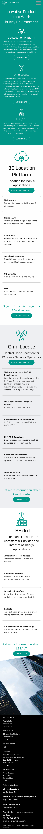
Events (5, 781)
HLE (4, 747)
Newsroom (8, 769)
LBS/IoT (6, 739)
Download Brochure (21, 190)
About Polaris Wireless (12, 755)
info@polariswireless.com (14, 821)
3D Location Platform (11, 734)
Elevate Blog (8, 778)
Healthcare (7, 726)
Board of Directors (10, 760)
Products (8, 730)
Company (7, 751)
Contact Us (21, 499)
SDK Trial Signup (21, 316)
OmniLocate (8, 736)
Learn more (21, 57)
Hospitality (7, 724)
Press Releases (8, 773)
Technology (9, 743)
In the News (7, 775)
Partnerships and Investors (13, 757)
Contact (6, 765)
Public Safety (8, 721)
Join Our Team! (9, 762)
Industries (8, 717)
